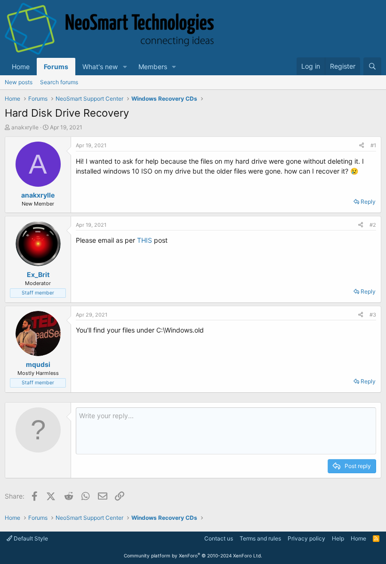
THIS (144, 240)
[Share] (361, 145)
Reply (368, 201)
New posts (18, 82)
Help (338, 538)
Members (152, 67)
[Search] (372, 66)
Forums (56, 67)
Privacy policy (306, 538)
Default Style (30, 538)
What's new (100, 67)
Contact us (218, 538)
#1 (373, 145)
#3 (373, 314)
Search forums (59, 82)
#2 (373, 225)
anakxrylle (25, 127)
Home (21, 67)
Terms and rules (260, 538)
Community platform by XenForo (193, 555)
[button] (125, 66)
